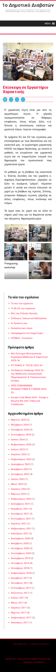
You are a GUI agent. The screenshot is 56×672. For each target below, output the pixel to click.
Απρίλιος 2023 (19, 454)
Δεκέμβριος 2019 (20, 558)
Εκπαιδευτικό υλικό (21, 328)
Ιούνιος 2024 (18, 439)
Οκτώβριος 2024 (20, 429)
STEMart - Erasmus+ (22, 338)
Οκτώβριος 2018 (20, 568)
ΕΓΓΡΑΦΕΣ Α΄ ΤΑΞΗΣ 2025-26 (26, 365)
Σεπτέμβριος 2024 (21, 434)
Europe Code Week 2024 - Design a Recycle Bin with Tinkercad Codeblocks (29, 401)
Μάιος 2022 (17, 484)
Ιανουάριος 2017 (20, 622)
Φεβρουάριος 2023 (21, 459)
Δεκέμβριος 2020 (20, 538)
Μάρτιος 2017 (18, 612)
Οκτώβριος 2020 (20, 548)
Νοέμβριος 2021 (20, 508)
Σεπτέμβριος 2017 (21, 588)
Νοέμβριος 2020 (20, 543)
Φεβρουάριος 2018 (21, 573)
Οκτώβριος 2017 (20, 583)
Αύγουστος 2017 (20, 593)
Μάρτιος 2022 (18, 494)
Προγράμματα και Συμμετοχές (27, 333)
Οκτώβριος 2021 (20, 513)
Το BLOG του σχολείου (23, 308)
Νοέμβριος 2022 (20, 469)
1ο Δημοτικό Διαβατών (28, 5)
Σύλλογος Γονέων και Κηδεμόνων (28, 318)
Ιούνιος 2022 (18, 479)
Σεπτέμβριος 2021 (21, 518)
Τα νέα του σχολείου (22, 303)
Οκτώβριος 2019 (20, 563)
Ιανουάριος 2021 (20, 533)
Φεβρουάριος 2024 (21, 444)
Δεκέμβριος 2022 (20, 464)
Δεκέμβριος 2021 (20, 504)
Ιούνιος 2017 (18, 597)
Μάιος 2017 (17, 602)
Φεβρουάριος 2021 (21, 528)
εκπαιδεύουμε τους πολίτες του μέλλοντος (28, 10)
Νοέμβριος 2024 (20, 424)
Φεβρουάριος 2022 (21, 499)
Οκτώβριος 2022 (20, 474)
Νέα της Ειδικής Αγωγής (24, 313)
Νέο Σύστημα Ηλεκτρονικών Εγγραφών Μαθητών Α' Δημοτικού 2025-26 (29, 357)
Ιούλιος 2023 (18, 449)
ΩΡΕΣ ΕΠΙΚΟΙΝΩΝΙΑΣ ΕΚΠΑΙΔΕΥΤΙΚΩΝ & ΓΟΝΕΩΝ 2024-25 (29, 389)
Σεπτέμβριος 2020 (21, 553)
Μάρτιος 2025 (18, 419)
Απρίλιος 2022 (19, 489)
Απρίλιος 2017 (19, 607)
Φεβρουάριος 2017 (21, 617)
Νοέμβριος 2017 (20, 578)
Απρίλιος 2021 (19, 523)
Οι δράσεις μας (19, 323)
